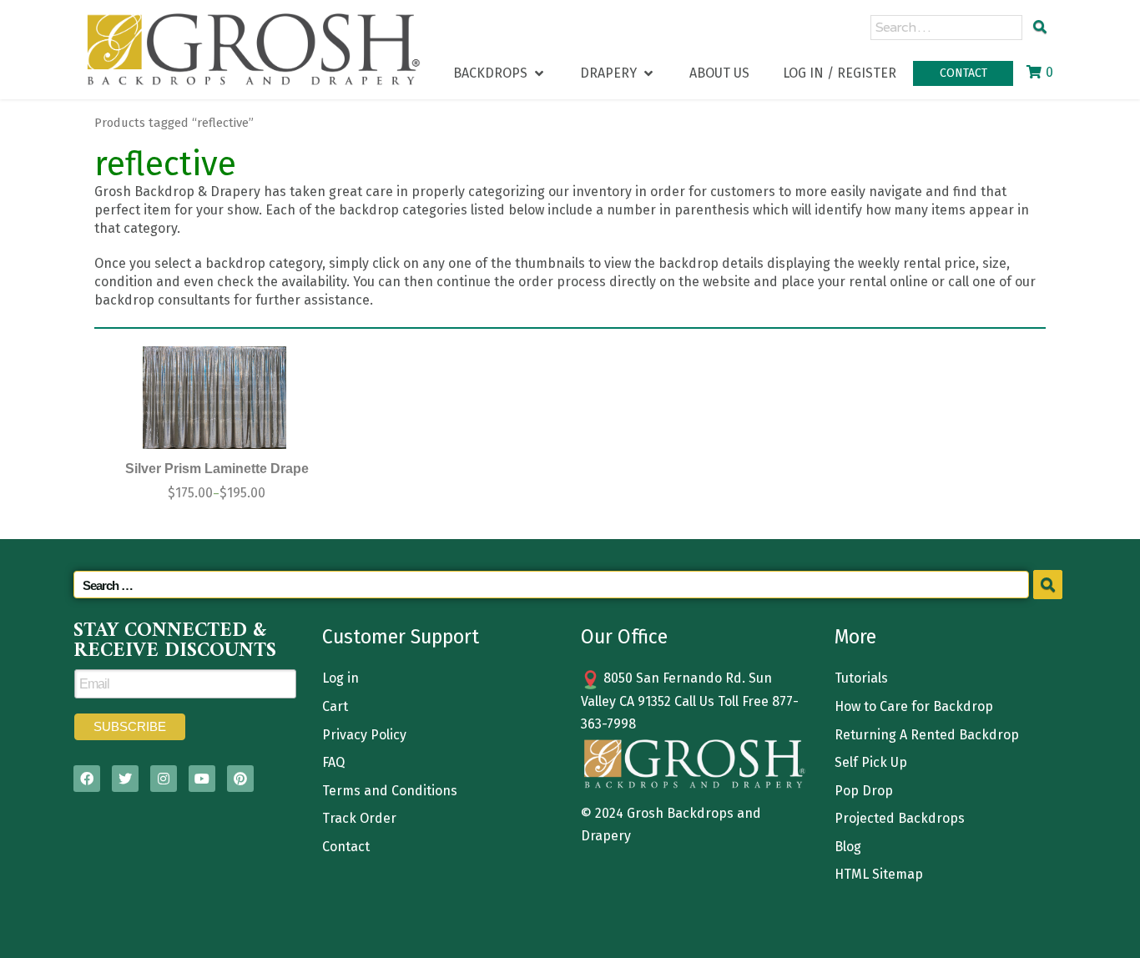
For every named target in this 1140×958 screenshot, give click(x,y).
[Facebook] (86, 778)
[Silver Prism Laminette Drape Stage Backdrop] (214, 397)
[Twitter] (125, 778)
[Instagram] (163, 778)
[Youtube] (202, 778)
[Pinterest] (240, 778)
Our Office (624, 636)
